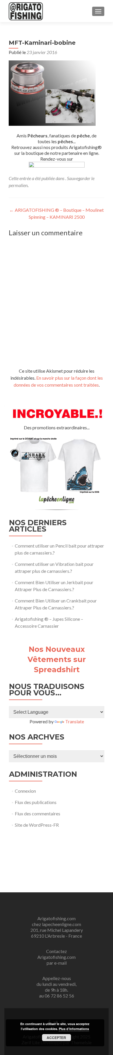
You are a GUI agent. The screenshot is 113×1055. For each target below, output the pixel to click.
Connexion (25, 791)
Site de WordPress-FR (37, 825)
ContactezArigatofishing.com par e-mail (56, 957)
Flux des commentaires (37, 813)
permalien (18, 185)
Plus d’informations (74, 1029)
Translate (74, 721)
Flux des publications (36, 802)
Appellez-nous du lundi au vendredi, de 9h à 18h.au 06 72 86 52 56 (56, 986)
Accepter (56, 1037)
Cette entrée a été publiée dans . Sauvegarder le (51, 178)
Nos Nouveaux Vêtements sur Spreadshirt (57, 659)
